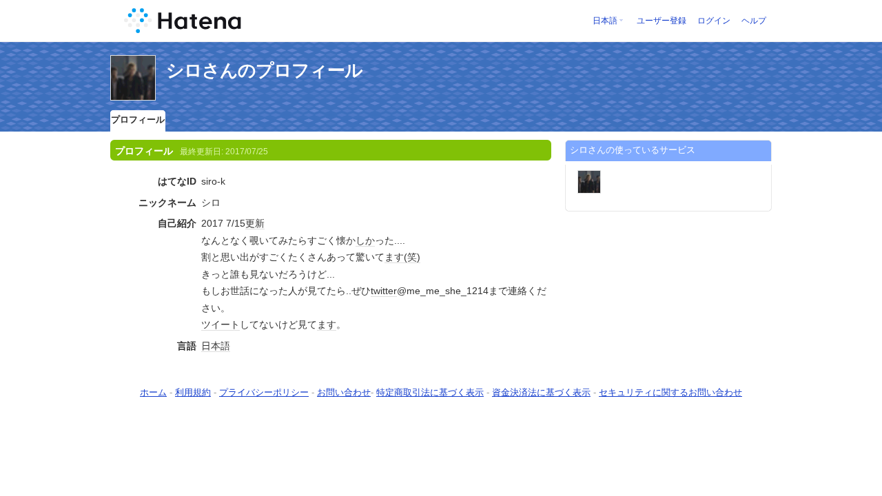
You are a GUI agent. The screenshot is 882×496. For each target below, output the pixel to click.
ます (394, 256)
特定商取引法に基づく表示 (430, 392)
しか (365, 240)
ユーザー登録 (661, 20)
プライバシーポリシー (264, 392)
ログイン (713, 20)
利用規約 (193, 392)
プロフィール (138, 119)
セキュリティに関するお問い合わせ (670, 392)
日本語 (605, 20)
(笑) (412, 256)
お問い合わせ (344, 392)
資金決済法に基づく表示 (541, 392)
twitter (384, 290)
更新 (255, 223)
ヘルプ (753, 20)
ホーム (153, 392)
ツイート (220, 324)
